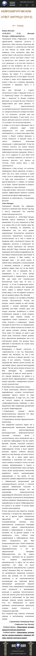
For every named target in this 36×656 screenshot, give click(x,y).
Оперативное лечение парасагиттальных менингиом (18, 628)
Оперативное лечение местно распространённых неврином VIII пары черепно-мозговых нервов (18, 635)
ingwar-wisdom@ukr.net (18, 653)
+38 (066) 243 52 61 (27, 2)
